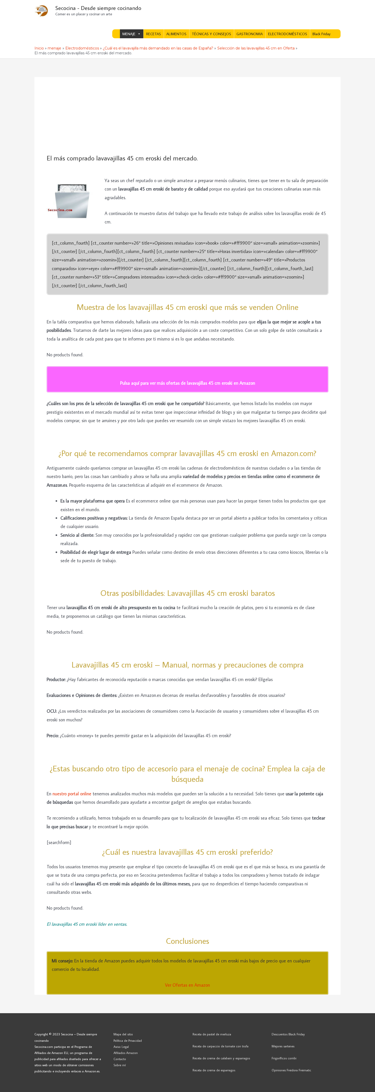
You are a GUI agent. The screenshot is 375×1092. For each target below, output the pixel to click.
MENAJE (128, 33)
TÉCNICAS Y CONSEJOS (211, 33)
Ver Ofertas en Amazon (187, 985)
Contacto (120, 1059)
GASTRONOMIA (249, 33)
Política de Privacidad (128, 1040)
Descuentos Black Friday (288, 1034)
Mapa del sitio (123, 1034)
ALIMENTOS (176, 33)
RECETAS (153, 33)
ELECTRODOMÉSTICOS (287, 33)
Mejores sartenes (283, 1046)
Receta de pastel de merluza (212, 1034)
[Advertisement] (187, 116)
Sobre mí (120, 1065)
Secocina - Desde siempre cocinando (98, 7)
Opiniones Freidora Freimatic (291, 1070)
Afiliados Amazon (126, 1053)
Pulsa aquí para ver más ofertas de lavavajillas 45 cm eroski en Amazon (187, 383)
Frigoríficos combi (284, 1058)
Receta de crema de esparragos (214, 1070)
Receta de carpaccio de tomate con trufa (220, 1046)
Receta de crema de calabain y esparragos (221, 1058)
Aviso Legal (121, 1047)
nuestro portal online (73, 794)
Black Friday (321, 33)
